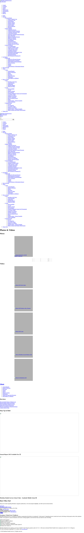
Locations (5, 6)
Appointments (5, 11)
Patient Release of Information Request (16, 66)
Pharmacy (10, 27)
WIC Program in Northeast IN (14, 55)
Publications (10, 77)
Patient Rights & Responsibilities (14, 61)
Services (4, 16)
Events (6, 87)
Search (4, 8)
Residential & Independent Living (15, 52)
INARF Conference (12, 97)
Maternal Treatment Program (14, 36)
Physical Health (8, 18)
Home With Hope (11, 35)
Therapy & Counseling (12, 42)
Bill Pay (4, 13)
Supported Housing (12, 54)
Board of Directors (12, 72)
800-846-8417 (13, 511)
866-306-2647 (3, 1)
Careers (4, 7)
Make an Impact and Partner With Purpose (16, 110)
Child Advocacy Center (13, 48)
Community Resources (12, 49)
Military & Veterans (12, 38)
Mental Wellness (8, 28)
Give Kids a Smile (11, 94)
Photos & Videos (11, 75)
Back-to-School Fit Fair (13, 98)
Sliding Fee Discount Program (14, 59)
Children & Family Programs (14, 31)
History (9, 73)
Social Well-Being (9, 45)
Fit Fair (9, 104)
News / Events (6, 79)
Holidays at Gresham (12, 96)
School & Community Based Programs (16, 34)
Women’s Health (11, 22)
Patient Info (7, 58)
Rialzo (9, 99)
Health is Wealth (11, 91)
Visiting (9, 65)
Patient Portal (5, 9)
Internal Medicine (11, 26)
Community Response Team (14, 32)
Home (4, 15)
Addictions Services (12, 29)
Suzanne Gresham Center (13, 47)
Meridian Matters (11, 85)
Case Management (12, 46)
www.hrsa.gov (24, 529)
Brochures (10, 74)
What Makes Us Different (13, 78)
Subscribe (2, 505)
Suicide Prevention (12, 41)
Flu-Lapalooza (11, 92)
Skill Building (11, 40)
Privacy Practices (11, 62)
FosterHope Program (12, 51)
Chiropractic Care (11, 20)
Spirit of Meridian (11, 101)
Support (9, 64)
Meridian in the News (12, 81)
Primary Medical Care (12, 19)
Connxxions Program (12, 33)
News (6, 80)
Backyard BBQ (11, 88)
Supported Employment (13, 53)
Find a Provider (6, 67)
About (4, 68)
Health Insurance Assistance (13, 60)
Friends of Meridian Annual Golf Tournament (17, 93)
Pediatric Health (11, 23)
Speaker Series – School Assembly (15, 100)
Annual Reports (11, 71)
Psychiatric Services (12, 39)
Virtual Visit (5, 111)
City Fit (9, 90)
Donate (4, 12)
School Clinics (11, 25)
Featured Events (8, 103)
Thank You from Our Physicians (9, 395)
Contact (4, 5)
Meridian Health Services (5, 507)
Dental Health (11, 21)
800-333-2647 (12, 510)
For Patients (5, 57)
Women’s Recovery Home (13, 44)
